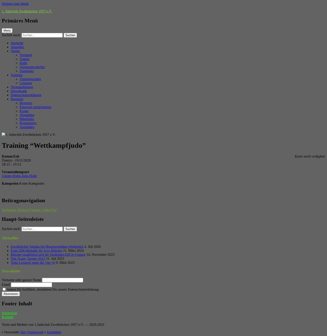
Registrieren (28, 123)
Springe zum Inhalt (15, 4)
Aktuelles (17, 47)
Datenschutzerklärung (26, 95)
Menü (7, 30)
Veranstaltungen (22, 87)
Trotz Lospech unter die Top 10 (33, 262)
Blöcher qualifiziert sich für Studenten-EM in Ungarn (48, 254)
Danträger (27, 71)
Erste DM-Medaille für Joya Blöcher (36, 250)
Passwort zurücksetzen (35, 107)
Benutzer (17, 99)
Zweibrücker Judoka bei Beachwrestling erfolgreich (47, 246)
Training (16, 75)
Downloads (19, 91)
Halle (23, 63)
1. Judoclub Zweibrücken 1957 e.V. (27, 11)
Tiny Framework (32, 332)
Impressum (9, 313)
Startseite (17, 43)
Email (6, 284)
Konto (24, 111)
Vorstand (26, 55)
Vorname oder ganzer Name (21, 280)
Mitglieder (27, 119)
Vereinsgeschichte (32, 67)
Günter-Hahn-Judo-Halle (19, 176)
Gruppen (26, 83)
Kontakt (7, 317)
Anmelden (27, 127)
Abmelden (27, 115)
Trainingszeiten (30, 79)
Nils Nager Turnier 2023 (28, 258)
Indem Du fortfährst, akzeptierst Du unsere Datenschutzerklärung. (52, 289)
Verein (15, 51)
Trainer (25, 59)
